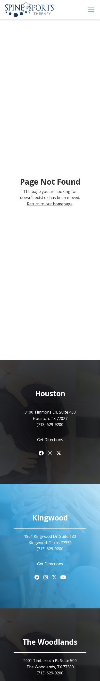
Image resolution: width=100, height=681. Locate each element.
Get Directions (50, 439)
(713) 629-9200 (50, 548)
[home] (29, 9)
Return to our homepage (50, 204)
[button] (90, 10)
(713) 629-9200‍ (50, 424)
